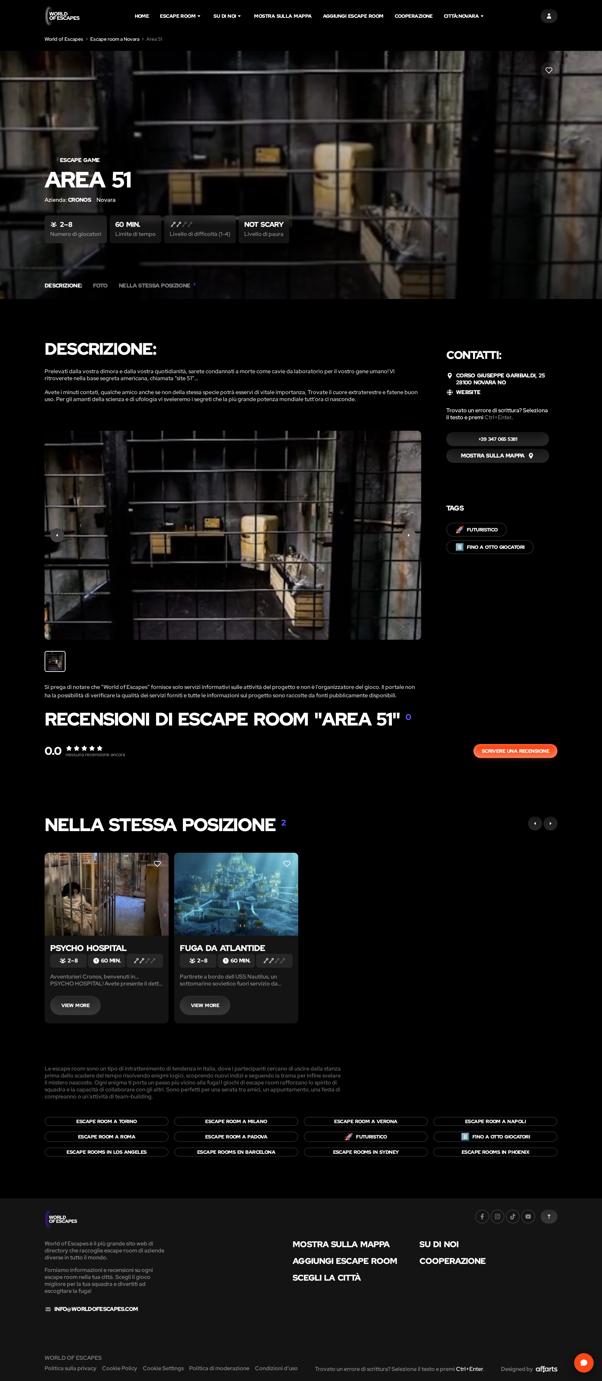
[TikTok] (513, 1216)
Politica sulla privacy (71, 1368)
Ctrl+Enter (498, 417)
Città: (461, 16)
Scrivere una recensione (515, 751)
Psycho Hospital (88, 948)
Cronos (79, 200)
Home (142, 16)
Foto (100, 285)
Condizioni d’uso (276, 1368)
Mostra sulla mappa (282, 16)
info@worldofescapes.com (96, 1309)
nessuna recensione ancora (95, 754)
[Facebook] (482, 1216)
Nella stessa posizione (157, 285)
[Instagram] (497, 1216)
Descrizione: (63, 285)
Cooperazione (414, 16)
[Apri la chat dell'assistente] (584, 1363)
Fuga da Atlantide (222, 948)
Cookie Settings (163, 1368)
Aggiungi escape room (353, 16)
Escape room (177, 16)
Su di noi (225, 16)
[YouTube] (528, 1216)
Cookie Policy (119, 1368)
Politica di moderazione (219, 1368)
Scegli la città (327, 1278)
